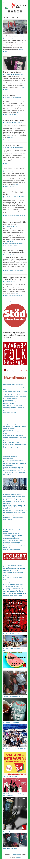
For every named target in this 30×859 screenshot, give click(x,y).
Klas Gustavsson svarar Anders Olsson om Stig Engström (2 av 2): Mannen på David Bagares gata (14, 501)
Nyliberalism (10, 245)
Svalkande (6, 575)
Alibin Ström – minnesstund (13, 169)
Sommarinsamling (8, 430)
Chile (15, 114)
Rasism (15, 245)
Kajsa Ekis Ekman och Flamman (11, 549)
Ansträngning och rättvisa (10, 456)
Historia (6, 51)
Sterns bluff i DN (7, 474)
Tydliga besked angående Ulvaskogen (13, 588)
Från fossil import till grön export (11, 538)
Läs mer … (21, 49)
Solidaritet (22, 215)
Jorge (16, 226)
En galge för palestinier (9, 400)
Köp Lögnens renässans (12, 72)
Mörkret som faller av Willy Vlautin (12, 533)
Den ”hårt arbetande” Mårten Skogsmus (13, 469)
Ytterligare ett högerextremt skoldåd (12, 535)
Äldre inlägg (7, 301)
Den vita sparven (9, 95)
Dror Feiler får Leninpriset (10, 398)
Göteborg (7, 270)
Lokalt (15, 270)
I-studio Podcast (7, 831)
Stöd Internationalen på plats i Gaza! (13, 696)
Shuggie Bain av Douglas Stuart (11, 542)
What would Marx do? (11, 145)
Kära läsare (6, 440)
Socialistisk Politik (17, 38)
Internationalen (12, 215)
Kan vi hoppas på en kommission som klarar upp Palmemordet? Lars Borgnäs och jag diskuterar (15, 512)
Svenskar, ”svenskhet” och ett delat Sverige (14, 467)
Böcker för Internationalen (10, 848)
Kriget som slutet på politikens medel (13, 435)
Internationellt (19, 295)
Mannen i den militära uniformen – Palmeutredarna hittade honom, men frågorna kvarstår (13, 517)
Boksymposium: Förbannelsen (11, 442)
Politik (10, 114)
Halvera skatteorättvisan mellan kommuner (14, 544)
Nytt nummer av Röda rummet (11, 722)
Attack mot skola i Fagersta (10, 537)
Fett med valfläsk (7, 462)
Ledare (18, 215)
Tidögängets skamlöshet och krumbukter (14, 472)
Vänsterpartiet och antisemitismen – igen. (14, 470)
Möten (18, 270)
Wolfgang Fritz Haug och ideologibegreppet (14, 447)
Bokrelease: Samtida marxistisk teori (12, 633)
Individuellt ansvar (8, 458)
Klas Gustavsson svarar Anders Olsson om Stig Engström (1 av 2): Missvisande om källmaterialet (14, 506)
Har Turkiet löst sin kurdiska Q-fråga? (13, 405)
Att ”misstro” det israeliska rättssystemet (13, 460)
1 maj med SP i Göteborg (10, 776)
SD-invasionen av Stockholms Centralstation (15, 391)
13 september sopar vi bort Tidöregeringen (14, 396)
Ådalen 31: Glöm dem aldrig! (13, 36)
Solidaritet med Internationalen (11, 669)
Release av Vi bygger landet (13, 120)
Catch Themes (18, 857)
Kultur (21, 243)
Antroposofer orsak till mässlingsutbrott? (13, 540)
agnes (16, 196)
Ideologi (11, 243)
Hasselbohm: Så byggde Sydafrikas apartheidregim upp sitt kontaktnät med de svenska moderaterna (14, 496)
